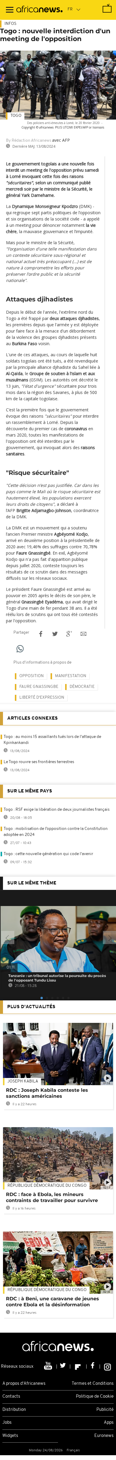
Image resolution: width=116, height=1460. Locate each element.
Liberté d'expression (41, 697)
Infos (10, 24)
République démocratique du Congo (47, 1185)
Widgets (10, 1436)
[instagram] (107, 1366)
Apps (109, 1422)
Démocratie (82, 687)
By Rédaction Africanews (28, 140)
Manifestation (70, 676)
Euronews (104, 1436)
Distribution (14, 1410)
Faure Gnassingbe (38, 687)
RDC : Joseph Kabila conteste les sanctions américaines (47, 1093)
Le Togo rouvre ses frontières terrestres (39, 762)
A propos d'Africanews (24, 1384)
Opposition (31, 676)
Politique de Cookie (95, 1396)
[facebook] (93, 1366)
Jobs (7, 1422)
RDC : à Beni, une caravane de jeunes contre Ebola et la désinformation (52, 1301)
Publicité (105, 1410)
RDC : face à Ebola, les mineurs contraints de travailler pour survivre (52, 1197)
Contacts (11, 1396)
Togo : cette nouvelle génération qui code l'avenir (48, 854)
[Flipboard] (78, 1366)
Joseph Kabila (22, 1081)
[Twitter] (63, 1366)
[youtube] (48, 1366)
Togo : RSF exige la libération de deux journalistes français (56, 809)
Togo (15, 116)
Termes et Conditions (93, 1384)
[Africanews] (39, 10)
